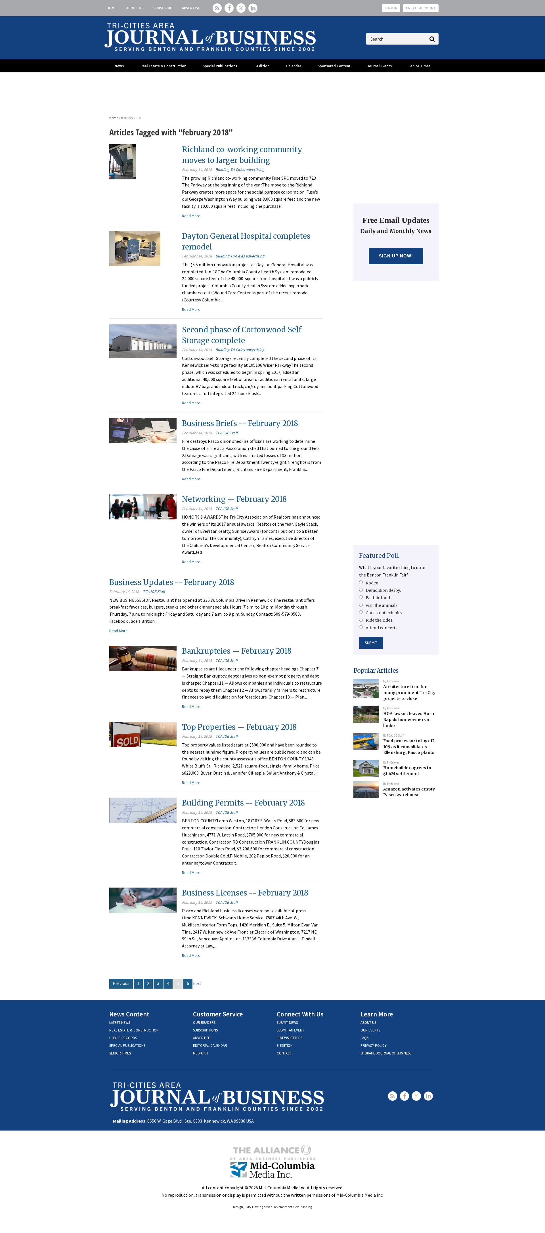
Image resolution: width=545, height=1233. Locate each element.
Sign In (391, 8)
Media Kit (200, 1053)
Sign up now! (396, 255)
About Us (134, 8)
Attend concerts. (382, 627)
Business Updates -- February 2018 (171, 582)
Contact (284, 1053)
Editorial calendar (210, 1045)
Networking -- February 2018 (234, 499)
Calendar (293, 66)
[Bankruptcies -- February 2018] (143, 658)
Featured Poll (379, 555)
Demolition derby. (383, 590)
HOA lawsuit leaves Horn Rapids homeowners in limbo (408, 719)
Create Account (421, 8)
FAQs (364, 1037)
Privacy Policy (373, 1045)
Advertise (191, 8)
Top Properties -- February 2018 (239, 727)
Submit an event (290, 1030)
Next (197, 983)
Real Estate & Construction (163, 66)
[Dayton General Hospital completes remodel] (134, 248)
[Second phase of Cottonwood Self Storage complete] (143, 340)
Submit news (287, 1022)
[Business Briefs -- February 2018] (143, 430)
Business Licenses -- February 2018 (245, 893)
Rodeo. (372, 583)
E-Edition (261, 66)
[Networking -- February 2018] (143, 506)
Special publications (127, 1045)
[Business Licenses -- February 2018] (143, 900)
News (119, 66)
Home (111, 8)
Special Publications (220, 66)
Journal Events (379, 66)
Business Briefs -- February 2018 (240, 423)
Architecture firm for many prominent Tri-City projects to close (409, 692)
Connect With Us (300, 1014)
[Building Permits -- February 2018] (143, 810)
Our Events (370, 1030)
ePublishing (303, 1207)
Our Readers (204, 1022)
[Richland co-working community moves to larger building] (122, 161)
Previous (121, 983)
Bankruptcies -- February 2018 (237, 651)
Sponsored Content (334, 66)
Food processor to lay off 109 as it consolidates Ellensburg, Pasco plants (408, 746)
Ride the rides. (379, 620)
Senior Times (419, 66)
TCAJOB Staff (226, 432)
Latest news (119, 1022)
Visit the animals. (382, 605)
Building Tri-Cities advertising (239, 169)
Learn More (376, 1014)
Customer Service (218, 1014)
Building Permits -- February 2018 (243, 803)
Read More (191, 215)
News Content (129, 1014)
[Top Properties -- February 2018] (143, 734)
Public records (123, 1037)
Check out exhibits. (384, 612)
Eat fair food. (378, 597)
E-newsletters (289, 1037)
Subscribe (162, 8)
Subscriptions (205, 1030)
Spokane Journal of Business (385, 1053)
